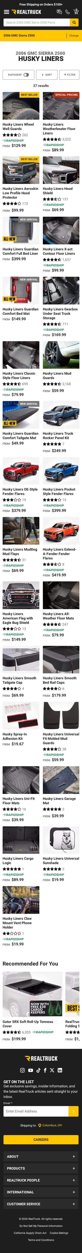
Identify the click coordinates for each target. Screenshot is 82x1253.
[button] (41, 1156)
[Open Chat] (59, 12)
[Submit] (73, 1111)
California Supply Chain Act (30, 1233)
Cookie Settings (59, 1233)
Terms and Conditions (41, 1240)
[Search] (74, 22)
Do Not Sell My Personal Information (41, 1225)
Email (7, 1103)
